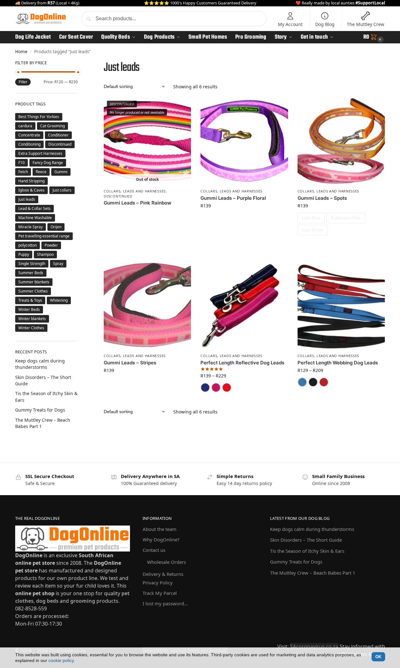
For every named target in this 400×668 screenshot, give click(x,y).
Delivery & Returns (163, 574)
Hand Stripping (31, 181)
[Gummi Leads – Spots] (341, 141)
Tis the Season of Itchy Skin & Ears (307, 551)
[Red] (226, 387)
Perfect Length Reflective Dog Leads (242, 363)
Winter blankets (32, 318)
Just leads (26, 199)
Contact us (154, 550)
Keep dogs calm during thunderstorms (40, 364)
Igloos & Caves (31, 190)
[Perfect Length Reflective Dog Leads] (244, 306)
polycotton (27, 245)
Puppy (23, 254)
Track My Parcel (160, 593)
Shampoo (45, 254)
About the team (159, 529)
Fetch (23, 171)
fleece (41, 171)
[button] (374, 37)
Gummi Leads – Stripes (130, 363)
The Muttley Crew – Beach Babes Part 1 (312, 573)
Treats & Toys (30, 300)
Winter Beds (29, 309)
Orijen (56, 227)
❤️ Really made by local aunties (340, 3)
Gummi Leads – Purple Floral (233, 198)
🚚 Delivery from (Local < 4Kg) (47, 3)
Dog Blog (325, 24)
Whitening (59, 300)
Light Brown (312, 230)
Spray (58, 263)
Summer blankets (33, 282)
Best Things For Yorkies (38, 116)
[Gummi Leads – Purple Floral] (244, 141)
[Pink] (216, 387)
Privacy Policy (158, 582)
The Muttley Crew (365, 24)
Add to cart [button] (244, 219)
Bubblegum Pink (346, 218)
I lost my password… (165, 603)
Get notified (147, 214)
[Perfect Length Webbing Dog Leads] (341, 306)
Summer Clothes (33, 291)
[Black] (313, 382)
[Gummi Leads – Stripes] (147, 306)
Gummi (60, 171)
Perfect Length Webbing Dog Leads (338, 363)
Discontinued (118, 196)
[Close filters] (80, 64)
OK (378, 656)
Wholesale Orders (166, 562)
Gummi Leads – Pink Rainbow (137, 203)
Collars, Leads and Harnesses (135, 191)
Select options (341, 246)
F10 (21, 162)
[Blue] (205, 387)
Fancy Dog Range (48, 162)
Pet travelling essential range (44, 236)
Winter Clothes (31, 328)
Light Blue (311, 218)
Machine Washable (35, 217)
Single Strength (31, 263)
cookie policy (61, 660)
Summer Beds (30, 272)
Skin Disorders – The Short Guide (306, 540)
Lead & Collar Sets (34, 208)
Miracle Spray (30, 227)
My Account (290, 24)
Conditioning (29, 144)
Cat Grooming (52, 126)
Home (21, 51)
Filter (23, 82)
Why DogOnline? (161, 539)
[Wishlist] (181, 107)
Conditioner (58, 135)
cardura (25, 126)
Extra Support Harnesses (40, 153)
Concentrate (29, 135)
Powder (51, 245)
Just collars (61, 190)
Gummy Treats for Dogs (40, 410)
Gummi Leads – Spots (322, 198)
